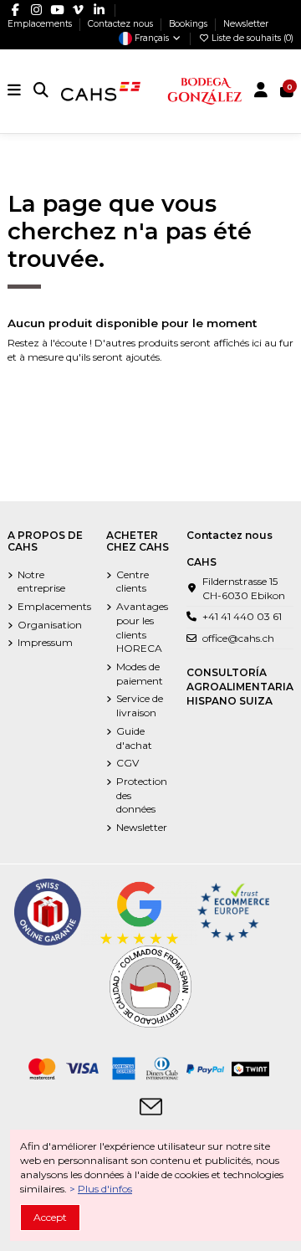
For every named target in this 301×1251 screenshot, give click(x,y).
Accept (50, 1217)
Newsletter (245, 23)
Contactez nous (122, 23)
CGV (127, 762)
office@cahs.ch (238, 638)
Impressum (45, 642)
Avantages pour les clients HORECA (142, 627)
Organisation (50, 624)
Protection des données (141, 795)
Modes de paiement (139, 673)
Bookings (189, 23)
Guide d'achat (134, 738)
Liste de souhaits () (251, 38)
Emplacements (41, 23)
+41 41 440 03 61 (242, 616)
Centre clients (132, 581)
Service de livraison (139, 705)
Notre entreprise (41, 581)
